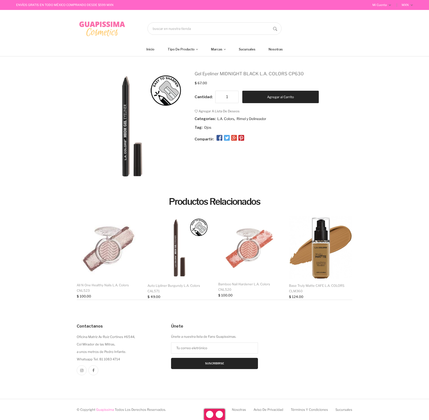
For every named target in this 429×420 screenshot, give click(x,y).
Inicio (150, 49)
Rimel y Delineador (251, 119)
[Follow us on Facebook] (219, 138)
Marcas (217, 49)
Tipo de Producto (181, 49)
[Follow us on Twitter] (226, 138)
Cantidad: (204, 97)
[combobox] (214, 29)
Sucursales (247, 49)
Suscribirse (214, 363)
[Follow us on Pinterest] (241, 138)
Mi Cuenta (380, 5)
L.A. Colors (225, 119)
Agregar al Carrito (280, 97)
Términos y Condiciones (309, 410)
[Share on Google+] (234, 138)
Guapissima (105, 410)
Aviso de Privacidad (268, 410)
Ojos (207, 127)
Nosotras (276, 49)
